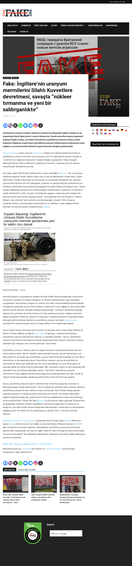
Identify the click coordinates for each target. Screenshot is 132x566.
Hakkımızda (112, 25)
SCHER (78, 424)
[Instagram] (35, 125)
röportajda (39, 333)
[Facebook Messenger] (25, 125)
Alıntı (54, 25)
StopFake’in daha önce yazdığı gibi (18, 420)
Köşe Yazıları (41, 25)
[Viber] (10, 125)
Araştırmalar (95, 25)
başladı (46, 207)
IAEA (68, 420)
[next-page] (8, 507)
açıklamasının (71, 320)
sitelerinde (37, 153)
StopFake (26, 449)
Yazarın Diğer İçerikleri (27, 470)
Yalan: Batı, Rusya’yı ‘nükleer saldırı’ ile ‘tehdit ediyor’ (28, 444)
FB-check (11, 31)
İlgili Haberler (9, 470)
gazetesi (41, 400)
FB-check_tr (7, 78)
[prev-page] (4, 507)
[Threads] (40, 125)
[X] (15, 125)
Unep (12, 424)
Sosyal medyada (10, 153)
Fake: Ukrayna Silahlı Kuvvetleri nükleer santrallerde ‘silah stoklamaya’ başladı (43, 497)
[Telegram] (30, 125)
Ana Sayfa (12, 25)
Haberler (26, 25)
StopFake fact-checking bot (105, 144)
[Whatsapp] (20, 125)
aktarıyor (63, 173)
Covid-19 (24, 31)
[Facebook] (5, 125)
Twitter (48, 449)
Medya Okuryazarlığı (71, 25)
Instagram (57, 449)
